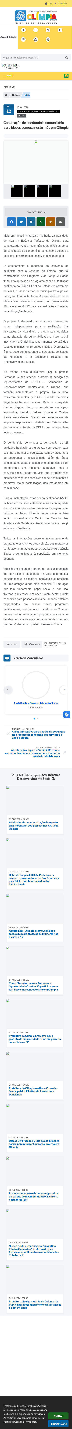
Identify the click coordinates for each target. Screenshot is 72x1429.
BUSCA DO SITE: (11, 52)
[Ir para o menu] (65, 39)
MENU (10, 75)
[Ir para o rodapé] (28, 47)
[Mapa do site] (35, 39)
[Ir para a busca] (21, 47)
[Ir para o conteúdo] (57, 39)
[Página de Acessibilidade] (48, 39)
